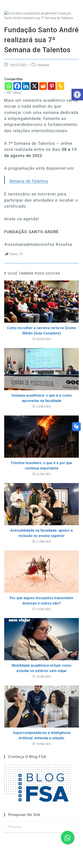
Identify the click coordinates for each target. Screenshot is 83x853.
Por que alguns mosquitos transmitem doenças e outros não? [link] (41, 600)
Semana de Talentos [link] (28, 181)
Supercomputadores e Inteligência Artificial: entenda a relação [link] (41, 735)
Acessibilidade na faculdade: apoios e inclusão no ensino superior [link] (41, 533)
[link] (77, 94)
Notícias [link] (43, 65)
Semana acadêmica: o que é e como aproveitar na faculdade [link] (42, 398)
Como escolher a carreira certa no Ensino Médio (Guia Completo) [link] (41, 330)
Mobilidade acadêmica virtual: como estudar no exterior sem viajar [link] (41, 668)
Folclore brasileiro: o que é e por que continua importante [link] (41, 465)
